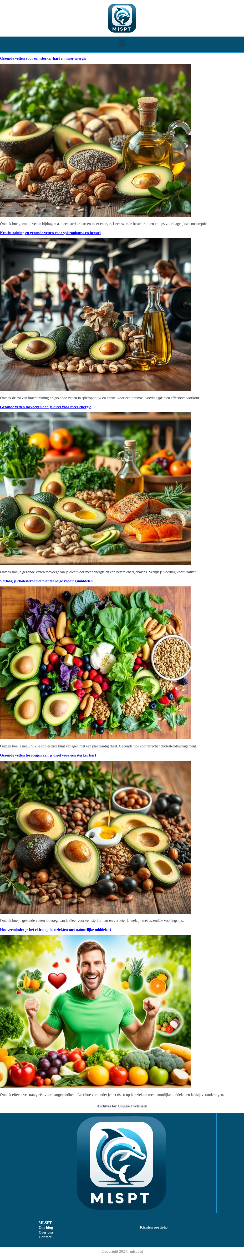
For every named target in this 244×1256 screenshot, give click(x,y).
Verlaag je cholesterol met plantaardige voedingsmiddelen (46, 581)
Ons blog (46, 1227)
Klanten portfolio (154, 1227)
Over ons (46, 1232)
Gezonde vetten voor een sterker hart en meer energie (43, 58)
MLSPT (45, 1223)
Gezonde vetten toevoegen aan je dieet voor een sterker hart (48, 755)
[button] (122, 43)
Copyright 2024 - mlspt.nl (122, 1251)
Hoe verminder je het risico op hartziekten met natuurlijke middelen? (56, 930)
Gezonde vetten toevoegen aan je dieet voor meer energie (45, 407)
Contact (45, 1237)
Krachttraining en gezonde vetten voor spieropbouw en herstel (50, 233)
